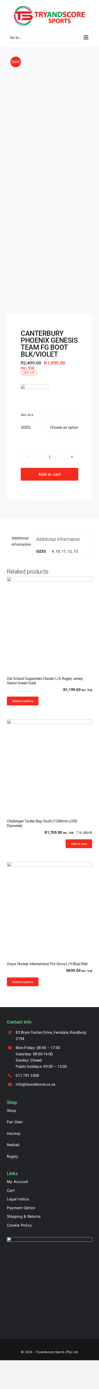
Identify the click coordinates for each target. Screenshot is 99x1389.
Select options (22, 701)
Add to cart (49, 474)
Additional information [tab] (20, 541)
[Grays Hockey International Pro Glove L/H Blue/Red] (49, 905)
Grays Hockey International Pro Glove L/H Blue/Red (47, 964)
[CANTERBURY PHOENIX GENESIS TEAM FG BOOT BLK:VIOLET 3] (49, 180)
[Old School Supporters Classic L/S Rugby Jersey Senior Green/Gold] (49, 620)
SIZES (26, 427)
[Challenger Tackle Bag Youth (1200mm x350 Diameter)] (49, 762)
